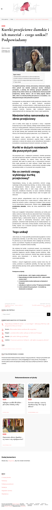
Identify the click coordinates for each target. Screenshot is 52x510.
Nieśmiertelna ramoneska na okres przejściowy (26, 76)
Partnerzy (4, 480)
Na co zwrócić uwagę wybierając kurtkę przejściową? (28, 80)
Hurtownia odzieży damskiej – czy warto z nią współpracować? (13, 438)
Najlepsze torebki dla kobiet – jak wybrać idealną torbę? (12, 404)
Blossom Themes (8, 506)
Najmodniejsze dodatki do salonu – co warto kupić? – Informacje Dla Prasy (25, 324)
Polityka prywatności (7, 484)
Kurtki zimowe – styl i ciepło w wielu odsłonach (33, 275)
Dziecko (32, 503)
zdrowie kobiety (19, 348)
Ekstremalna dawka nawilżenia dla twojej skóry (23, 329)
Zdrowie (30, 505)
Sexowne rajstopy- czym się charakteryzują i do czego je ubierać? (37, 405)
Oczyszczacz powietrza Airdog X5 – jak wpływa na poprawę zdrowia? (30, 340)
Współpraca (5, 494)
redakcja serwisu (6, 48)
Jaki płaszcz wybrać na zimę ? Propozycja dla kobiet (34, 285)
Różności (30, 504)
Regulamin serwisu (7, 490)
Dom (27, 503)
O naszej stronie (6, 477)
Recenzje (36, 504)
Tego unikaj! (17, 82)
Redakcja (4, 487)
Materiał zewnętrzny (12, 348)
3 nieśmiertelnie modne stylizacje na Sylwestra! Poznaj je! (26, 333)
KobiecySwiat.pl (16, 503)
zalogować (11, 460)
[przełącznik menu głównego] (1, 8)
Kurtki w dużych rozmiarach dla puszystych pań (27, 78)
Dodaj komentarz (6, 52)
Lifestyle (43, 503)
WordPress (23, 506)
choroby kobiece (5, 348)
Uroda (46, 504)
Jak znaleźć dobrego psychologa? (19, 336)
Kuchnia (37, 503)
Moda (4, 399)
